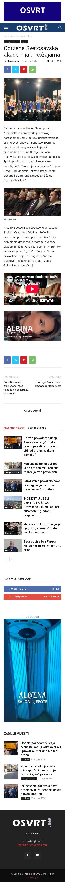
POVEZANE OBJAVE (14, 428)
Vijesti (24, 41)
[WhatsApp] (32, 69)
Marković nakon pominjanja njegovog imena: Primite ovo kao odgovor (42, 528)
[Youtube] (37, 855)
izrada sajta (32, 877)
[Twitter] (15, 69)
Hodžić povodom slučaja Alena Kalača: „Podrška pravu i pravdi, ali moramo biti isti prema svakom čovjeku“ (40, 446)
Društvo (8, 447)
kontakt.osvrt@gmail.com (32, 845)
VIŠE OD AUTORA (37, 428)
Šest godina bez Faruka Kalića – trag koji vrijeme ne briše (42, 546)
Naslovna (8, 36)
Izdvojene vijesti (24, 36)
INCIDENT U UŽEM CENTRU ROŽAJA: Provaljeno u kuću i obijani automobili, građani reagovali (41, 507)
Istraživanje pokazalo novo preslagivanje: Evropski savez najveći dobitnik (41, 485)
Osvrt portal (13, 61)
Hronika (8, 507)
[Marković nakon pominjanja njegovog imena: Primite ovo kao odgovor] (13, 528)
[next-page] (11, 559)
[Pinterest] (23, 69)
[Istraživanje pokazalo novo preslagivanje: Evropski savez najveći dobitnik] (13, 485)
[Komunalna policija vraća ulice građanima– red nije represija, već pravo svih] (13, 468)
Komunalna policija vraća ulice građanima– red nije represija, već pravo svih (40, 468)
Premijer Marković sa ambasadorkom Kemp (48, 384)
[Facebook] (7, 69)
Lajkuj (55, 589)
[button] (6, 27)
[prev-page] (6, 559)
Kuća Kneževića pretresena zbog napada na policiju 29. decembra (16, 387)
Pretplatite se (51, 596)
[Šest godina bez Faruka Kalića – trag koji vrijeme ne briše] (13, 545)
